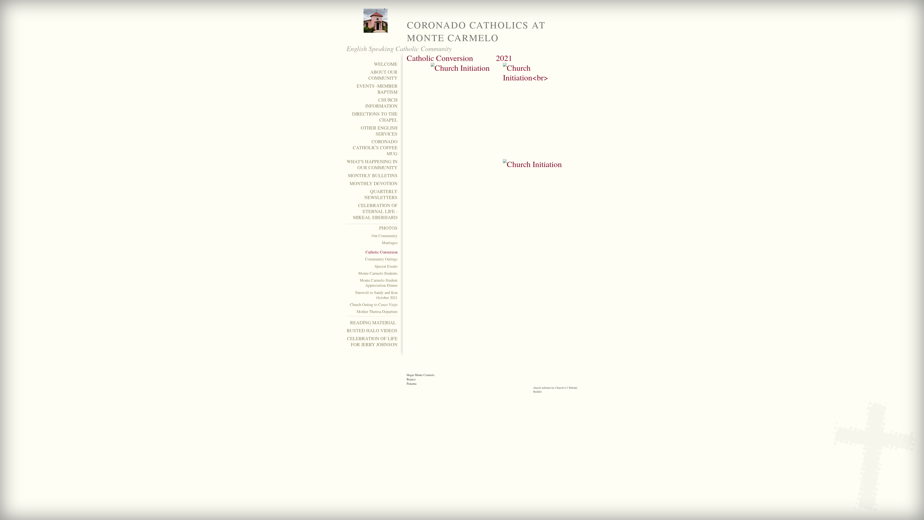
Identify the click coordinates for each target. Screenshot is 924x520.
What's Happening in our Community (372, 164)
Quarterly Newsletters (381, 194)
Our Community (385, 235)
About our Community (383, 75)
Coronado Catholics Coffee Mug (375, 147)
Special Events (386, 266)
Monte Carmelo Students (378, 273)
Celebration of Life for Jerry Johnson (372, 341)
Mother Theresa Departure (377, 311)
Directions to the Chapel (375, 117)
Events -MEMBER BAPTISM (377, 89)
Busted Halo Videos (372, 330)
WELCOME (386, 64)
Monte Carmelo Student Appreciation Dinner (379, 283)
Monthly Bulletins (373, 175)
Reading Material (374, 322)
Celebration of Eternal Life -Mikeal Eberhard (375, 211)
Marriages (390, 242)
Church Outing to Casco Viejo (374, 304)
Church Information (381, 103)
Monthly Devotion (374, 183)
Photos (388, 228)
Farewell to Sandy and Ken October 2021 (376, 295)
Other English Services (379, 131)
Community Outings (381, 259)
